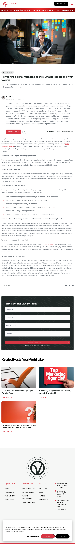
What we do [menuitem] (9, 500)
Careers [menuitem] (42, 496)
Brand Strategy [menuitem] (28, 492)
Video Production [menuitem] (28, 502)
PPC (52, 207)
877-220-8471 (62, 510)
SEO (45, 207)
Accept (48, 536)
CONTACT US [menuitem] (43, 500)
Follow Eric (12, 132)
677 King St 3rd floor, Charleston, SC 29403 (62, 485)
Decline (62, 536)
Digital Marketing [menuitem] (28, 488)
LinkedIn (50, 131)
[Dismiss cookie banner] (69, 524)
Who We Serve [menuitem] (10, 496)
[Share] (24, 132)
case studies (48, 244)
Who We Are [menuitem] (9, 492)
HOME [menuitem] (7, 488)
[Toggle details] (73, 97)
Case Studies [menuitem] (43, 488)
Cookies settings (33, 536)
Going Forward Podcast (64, 131)
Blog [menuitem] (41, 492)
